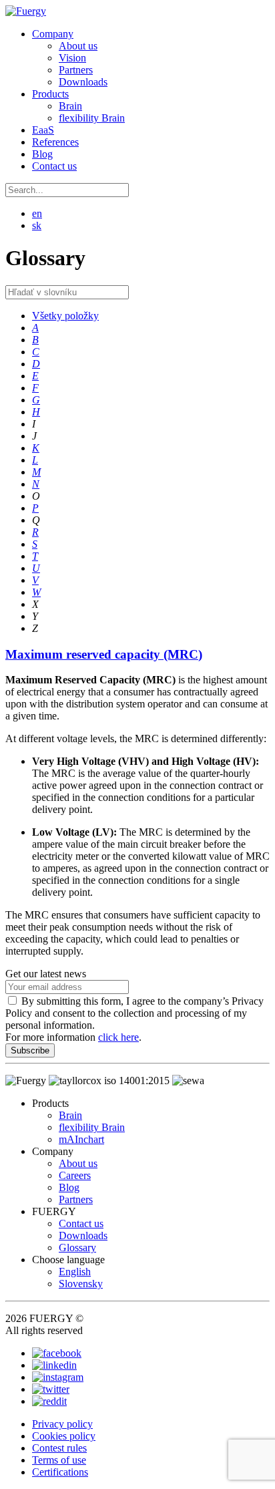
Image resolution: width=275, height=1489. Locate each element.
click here (118, 1037)
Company (52, 33)
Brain (70, 106)
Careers (75, 1175)
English (75, 1271)
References (55, 142)
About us (78, 45)
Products (50, 94)
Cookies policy (63, 1436)
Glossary (77, 1247)
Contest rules (59, 1448)
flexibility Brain (92, 118)
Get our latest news (45, 973)
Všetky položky (65, 315)
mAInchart (81, 1139)
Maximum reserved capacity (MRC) (103, 654)
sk (36, 225)
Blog (42, 154)
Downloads (83, 82)
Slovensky (81, 1283)
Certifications (60, 1472)
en (37, 213)
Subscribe (30, 1050)
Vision (72, 57)
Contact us (54, 166)
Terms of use (59, 1460)
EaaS (43, 130)
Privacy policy (62, 1424)
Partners (76, 69)
